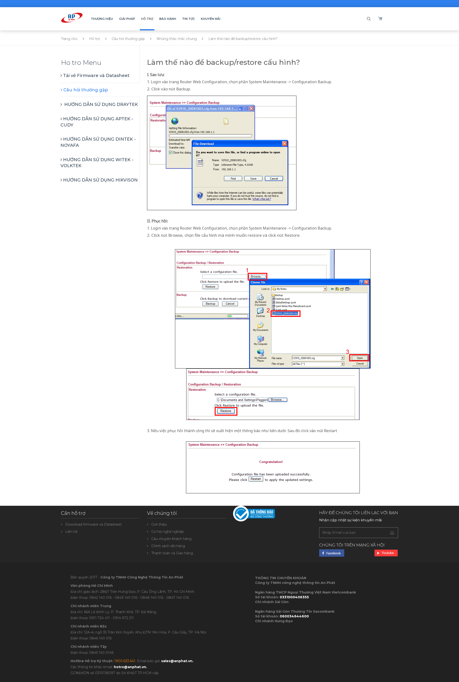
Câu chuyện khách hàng (171, 539)
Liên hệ (71, 531)
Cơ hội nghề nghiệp (167, 531)
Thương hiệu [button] (102, 19)
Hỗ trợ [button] (147, 19)
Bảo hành (167, 19)
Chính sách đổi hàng (168, 546)
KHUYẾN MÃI (210, 19)
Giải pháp (127, 19)
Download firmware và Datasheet (93, 524)
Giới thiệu (159, 524)
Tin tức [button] (188, 19)
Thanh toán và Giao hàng (172, 553)
